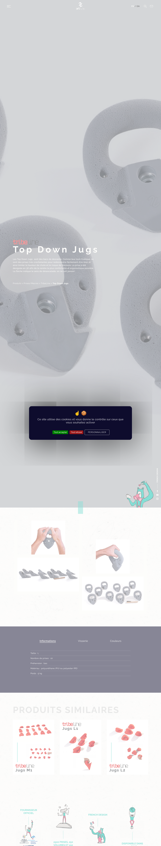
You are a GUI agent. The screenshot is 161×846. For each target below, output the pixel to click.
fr (133, 6)
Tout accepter (60, 432)
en (138, 6)
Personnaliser (97, 432)
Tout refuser (76, 432)
